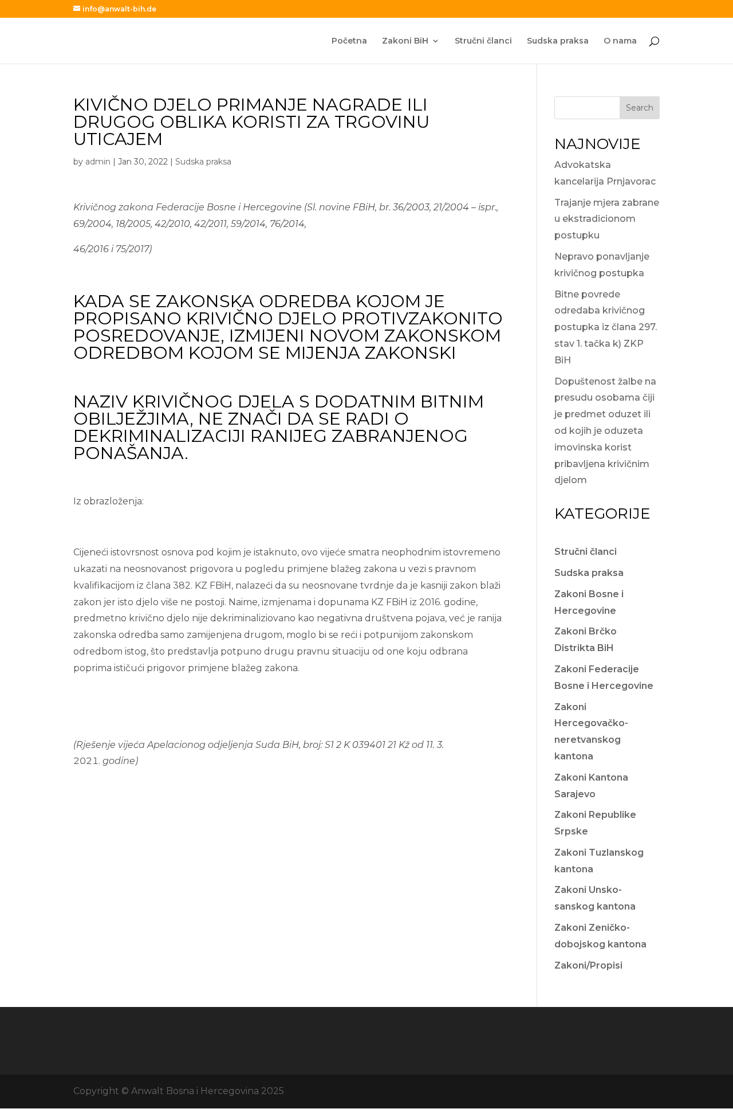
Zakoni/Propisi (588, 965)
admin (98, 161)
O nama (620, 41)
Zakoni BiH (405, 41)
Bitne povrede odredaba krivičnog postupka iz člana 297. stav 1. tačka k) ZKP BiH (605, 327)
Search (639, 108)
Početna (349, 41)
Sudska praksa (558, 41)
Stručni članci (483, 41)
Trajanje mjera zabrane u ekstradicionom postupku (606, 219)
